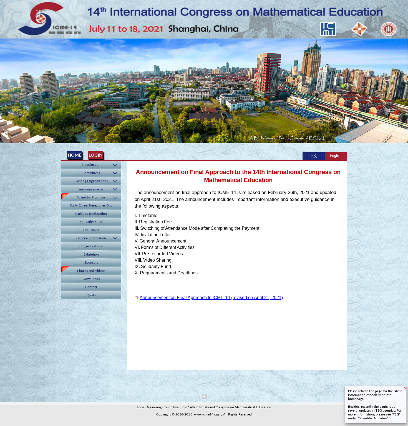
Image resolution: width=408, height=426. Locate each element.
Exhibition (91, 254)
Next (402, 89)
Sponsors (91, 262)
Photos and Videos (91, 270)
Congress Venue (91, 246)
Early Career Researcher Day (91, 205)
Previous (5, 89)
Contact (91, 287)
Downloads (91, 278)
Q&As (91, 295)
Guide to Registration (91, 213)
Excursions (91, 230)
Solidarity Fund (91, 221)
